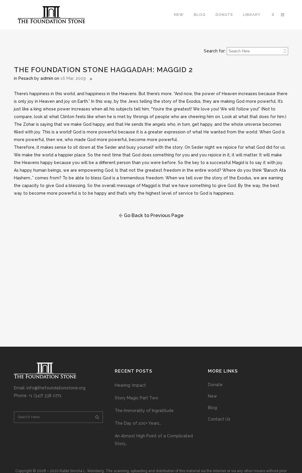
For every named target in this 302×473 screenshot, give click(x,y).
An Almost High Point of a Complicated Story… (154, 440)
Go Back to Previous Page (153, 215)
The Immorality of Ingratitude (144, 410)
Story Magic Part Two (136, 398)
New (212, 396)
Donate (215, 384)
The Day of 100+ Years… (138, 423)
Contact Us (219, 419)
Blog (212, 407)
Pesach (25, 78)
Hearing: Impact (130, 385)
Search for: (215, 51)
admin (46, 78)
